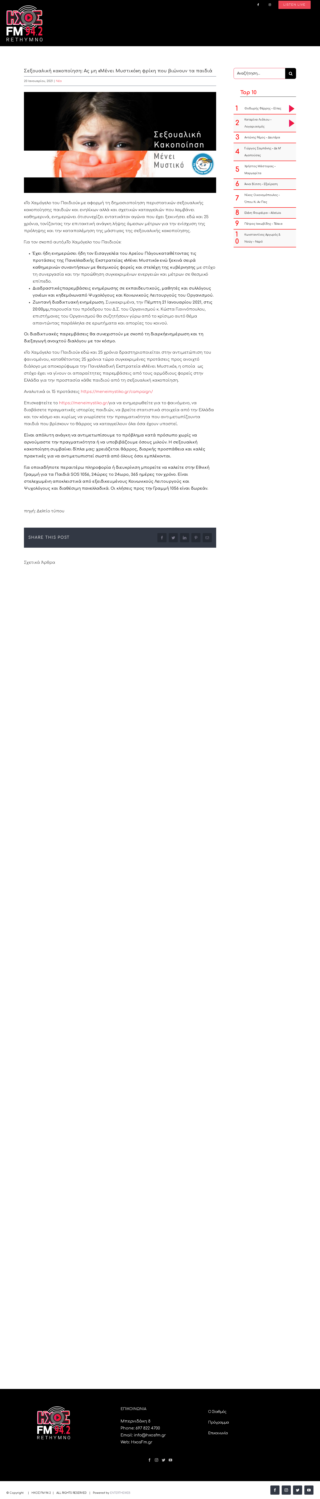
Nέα (59, 81)
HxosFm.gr (141, 1442)
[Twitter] (163, 1460)
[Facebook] (149, 1460)
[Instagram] (156, 1460)
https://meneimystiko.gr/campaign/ (117, 391)
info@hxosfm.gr (150, 1435)
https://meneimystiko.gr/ (84, 403)
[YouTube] (170, 1460)
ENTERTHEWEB (120, 1492)
